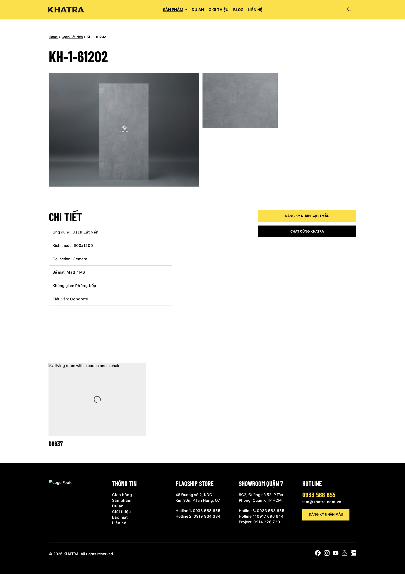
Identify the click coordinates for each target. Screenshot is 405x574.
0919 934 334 (207, 516)
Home (53, 37)
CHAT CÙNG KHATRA (307, 231)
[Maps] (344, 553)
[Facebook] (318, 553)
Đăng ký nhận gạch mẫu (307, 216)
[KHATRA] (66, 10)
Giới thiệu (219, 9)
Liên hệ (255, 9)
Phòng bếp (85, 285)
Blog (238, 9)
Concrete (79, 299)
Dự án (198, 9)
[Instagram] (327, 553)
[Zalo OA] (353, 553)
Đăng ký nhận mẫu (326, 514)
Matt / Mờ (76, 272)
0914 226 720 (266, 522)
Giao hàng (122, 494)
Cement (80, 258)
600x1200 (83, 245)
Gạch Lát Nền (72, 37)
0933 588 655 (207, 510)
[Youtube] (335, 553)
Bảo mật (120, 517)
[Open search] (349, 9)
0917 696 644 (270, 516)
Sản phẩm (173, 9)
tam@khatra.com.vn (322, 501)
